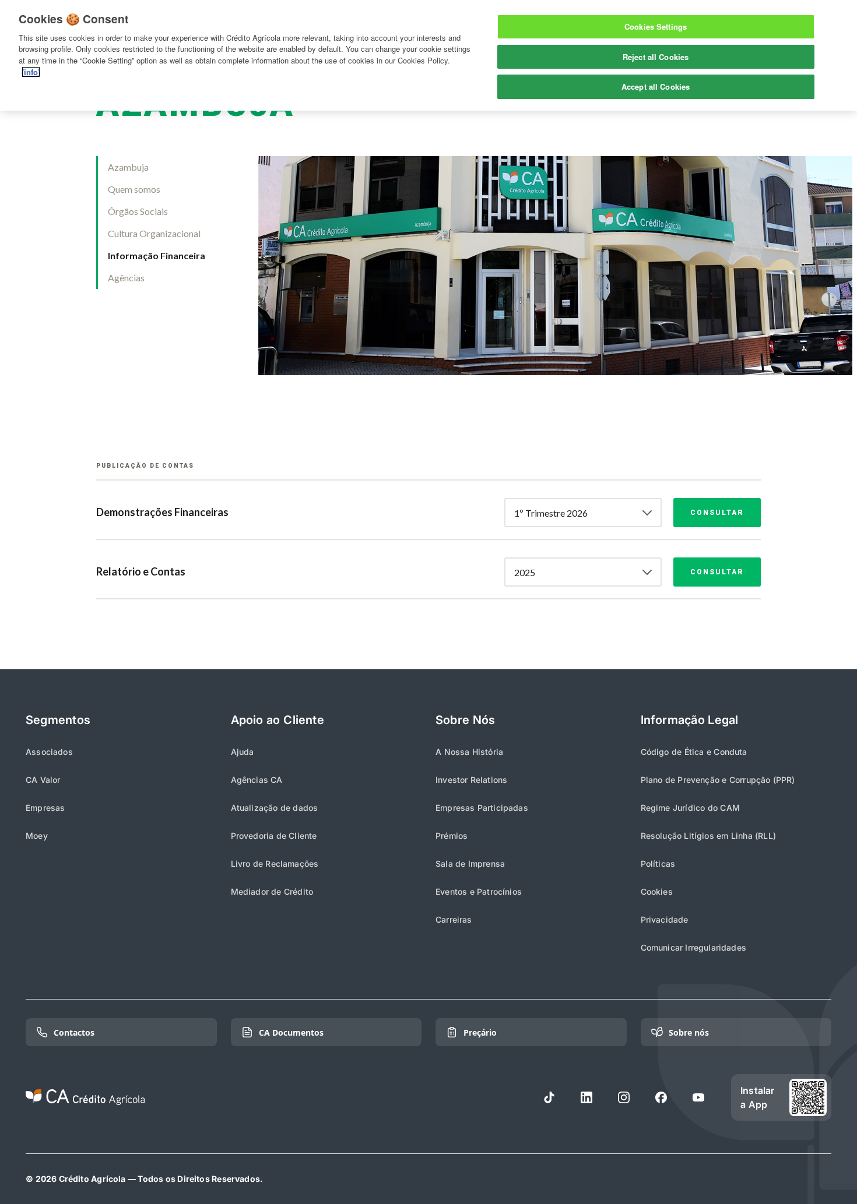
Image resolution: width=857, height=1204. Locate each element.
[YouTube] (698, 1097)
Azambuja (128, 166)
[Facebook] (661, 1097)
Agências (126, 277)
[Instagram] (624, 1097)
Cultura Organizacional (154, 233)
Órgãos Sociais (138, 211)
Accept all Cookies (655, 86)
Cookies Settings (655, 26)
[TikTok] (549, 1097)
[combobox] (583, 512)
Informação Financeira (156, 255)
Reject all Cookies (656, 56)
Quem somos (134, 189)
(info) (31, 71)
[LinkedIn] (586, 1097)
